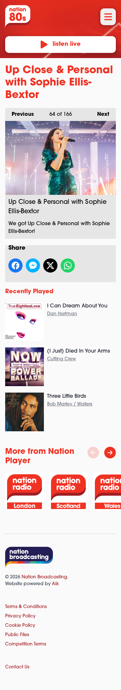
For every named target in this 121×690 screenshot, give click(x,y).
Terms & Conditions (26, 607)
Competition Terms (25, 644)
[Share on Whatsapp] (68, 265)
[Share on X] (50, 265)
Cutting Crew (61, 359)
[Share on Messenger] (33, 265)
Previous (19, 114)
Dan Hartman (62, 314)
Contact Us (17, 667)
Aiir (55, 584)
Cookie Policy (20, 625)
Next (100, 114)
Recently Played (29, 292)
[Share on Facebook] (15, 265)
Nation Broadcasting (44, 577)
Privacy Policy (20, 616)
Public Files (17, 635)
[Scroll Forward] (110, 452)
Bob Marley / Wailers (69, 404)
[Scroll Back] (93, 452)
